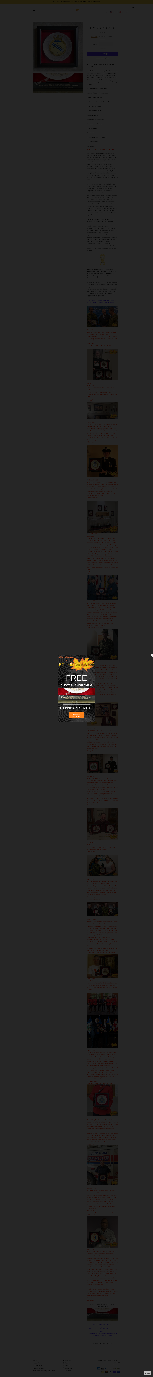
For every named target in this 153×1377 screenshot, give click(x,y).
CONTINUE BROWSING (76, 715)
